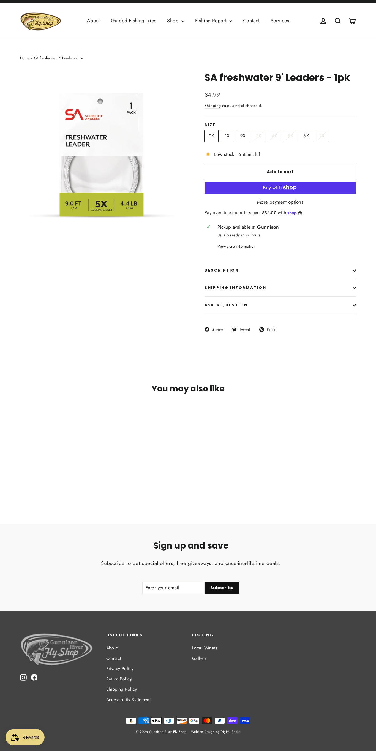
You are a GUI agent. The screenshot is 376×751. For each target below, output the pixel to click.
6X (306, 136)
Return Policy (119, 679)
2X (243, 136)
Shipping (213, 105)
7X (322, 136)
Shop (173, 20)
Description (222, 270)
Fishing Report (211, 20)
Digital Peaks (230, 731)
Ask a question (226, 305)
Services (280, 20)
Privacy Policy (120, 668)
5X (290, 136)
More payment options (280, 202)
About (93, 20)
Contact (251, 20)
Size (210, 125)
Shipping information (235, 287)
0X (211, 136)
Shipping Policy (121, 689)
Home (25, 58)
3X (258, 136)
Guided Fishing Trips (133, 20)
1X (227, 136)
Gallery (199, 658)
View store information (236, 246)
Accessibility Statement (128, 699)
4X (274, 136)
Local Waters (204, 648)
